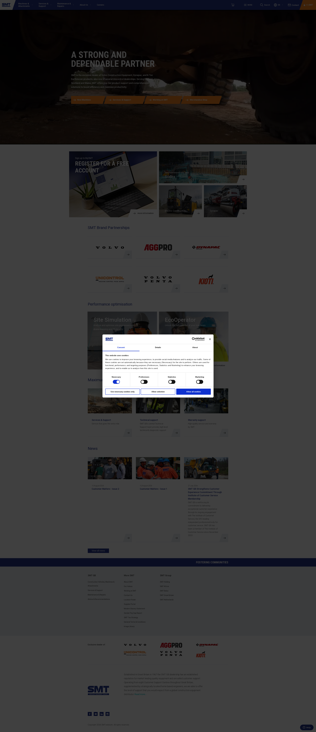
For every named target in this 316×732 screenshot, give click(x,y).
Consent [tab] (121, 347)
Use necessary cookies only (123, 392)
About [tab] (195, 347)
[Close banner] (210, 339)
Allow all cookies (193, 392)
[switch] (144, 382)
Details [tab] (158, 347)
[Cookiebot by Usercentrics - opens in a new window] (194, 339)
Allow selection (158, 392)
